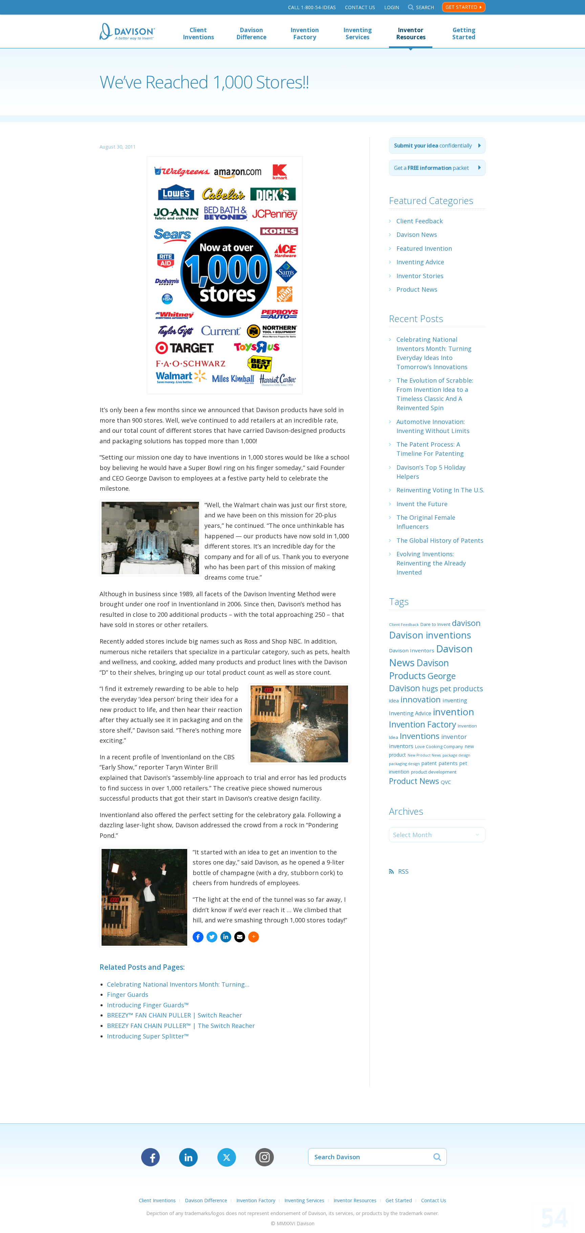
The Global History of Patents (439, 540)
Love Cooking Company (439, 746)
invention (453, 711)
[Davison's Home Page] (127, 32)
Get (431, 168)
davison (466, 623)
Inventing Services (357, 33)
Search (425, 7)
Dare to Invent (435, 624)
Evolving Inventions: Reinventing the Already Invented (431, 563)
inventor (454, 736)
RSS (403, 871)
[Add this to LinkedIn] (225, 937)
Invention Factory (304, 33)
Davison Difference (251, 33)
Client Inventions (198, 33)
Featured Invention (424, 248)
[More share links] (253, 937)
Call (312, 7)
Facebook (150, 1157)
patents (448, 763)
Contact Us (360, 7)
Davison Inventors (411, 650)
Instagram (264, 1157)
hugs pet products (452, 688)
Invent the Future (422, 504)
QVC (446, 782)
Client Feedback (419, 221)
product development (433, 772)
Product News (416, 289)
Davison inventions (430, 635)
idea (394, 700)
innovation (420, 699)
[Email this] (239, 937)
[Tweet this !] (212, 937)
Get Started (461, 7)
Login (391, 7)
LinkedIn (188, 1157)
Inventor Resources (411, 33)
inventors (401, 746)
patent (429, 763)
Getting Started (463, 33)
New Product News (424, 755)
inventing (454, 700)
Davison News (416, 234)
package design (456, 755)
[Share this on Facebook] (198, 937)
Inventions (419, 735)
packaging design (404, 763)
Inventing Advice (420, 262)
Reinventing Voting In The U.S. (440, 490)
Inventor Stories (419, 276)
